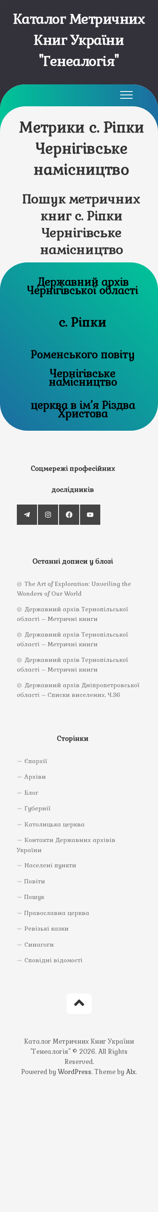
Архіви (35, 776)
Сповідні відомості (53, 960)
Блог (31, 792)
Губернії (37, 808)
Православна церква (56, 913)
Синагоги (39, 944)
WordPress (74, 1072)
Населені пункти (50, 865)
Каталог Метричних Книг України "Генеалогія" (79, 40)
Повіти (34, 881)
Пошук (34, 897)
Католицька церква (54, 824)
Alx (131, 1072)
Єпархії (35, 761)
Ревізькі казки (46, 928)
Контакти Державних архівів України (66, 845)
